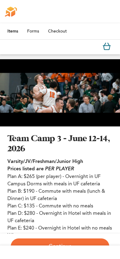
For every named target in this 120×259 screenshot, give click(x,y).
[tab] (13, 31)
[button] (60, 92)
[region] (60, 92)
